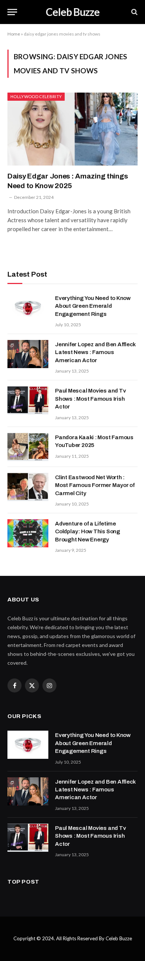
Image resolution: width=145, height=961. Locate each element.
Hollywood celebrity (36, 96)
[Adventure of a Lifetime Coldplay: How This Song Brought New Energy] (27, 533)
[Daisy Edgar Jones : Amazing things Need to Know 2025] (72, 129)
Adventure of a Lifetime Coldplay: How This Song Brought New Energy (87, 532)
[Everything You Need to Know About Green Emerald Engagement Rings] (27, 308)
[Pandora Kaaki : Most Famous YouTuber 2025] (27, 447)
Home (13, 34)
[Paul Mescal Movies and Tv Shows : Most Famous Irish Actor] (27, 400)
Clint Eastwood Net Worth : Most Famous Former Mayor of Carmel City (95, 485)
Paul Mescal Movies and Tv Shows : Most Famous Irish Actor (90, 399)
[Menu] (12, 12)
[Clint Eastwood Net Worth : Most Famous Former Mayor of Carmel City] (27, 487)
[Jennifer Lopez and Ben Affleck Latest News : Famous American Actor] (27, 354)
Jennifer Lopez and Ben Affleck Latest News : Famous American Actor (95, 352)
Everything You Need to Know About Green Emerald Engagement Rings (92, 306)
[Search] (134, 12)
